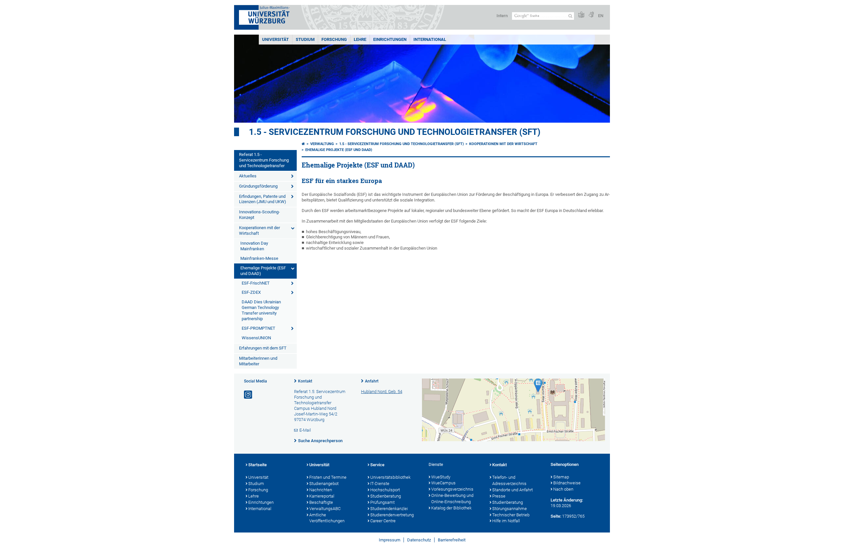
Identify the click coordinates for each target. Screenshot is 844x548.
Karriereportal (321, 496)
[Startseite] (303, 144)
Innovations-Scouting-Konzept (259, 214)
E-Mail (305, 430)
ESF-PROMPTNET (258, 328)
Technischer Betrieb (510, 514)
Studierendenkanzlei (389, 508)
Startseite (257, 464)
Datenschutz (419, 539)
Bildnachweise (567, 482)
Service (377, 464)
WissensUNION (256, 337)
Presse (498, 496)
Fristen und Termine (328, 477)
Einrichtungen (390, 39)
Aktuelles (247, 175)
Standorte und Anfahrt (512, 489)
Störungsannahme (509, 508)
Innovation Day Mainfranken (254, 246)
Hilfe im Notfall (506, 520)
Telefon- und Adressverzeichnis (509, 480)
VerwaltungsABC (325, 508)
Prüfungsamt (382, 502)
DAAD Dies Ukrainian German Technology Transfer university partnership (261, 310)
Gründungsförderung (258, 186)
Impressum (389, 539)
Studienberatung (385, 496)
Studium (305, 39)
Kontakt (305, 381)
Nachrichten (320, 489)
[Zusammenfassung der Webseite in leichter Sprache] (581, 15)
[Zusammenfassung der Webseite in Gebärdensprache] (591, 15)
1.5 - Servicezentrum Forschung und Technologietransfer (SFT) (394, 132)
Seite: (556, 516)
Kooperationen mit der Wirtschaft (259, 230)
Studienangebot (324, 483)
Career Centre (383, 520)
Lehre (360, 39)
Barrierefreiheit (452, 539)
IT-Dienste (379, 483)
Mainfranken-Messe (259, 258)
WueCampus (443, 482)
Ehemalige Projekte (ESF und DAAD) (263, 270)
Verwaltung (322, 144)
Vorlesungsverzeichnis (452, 489)
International (429, 39)
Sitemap (561, 476)
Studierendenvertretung (392, 514)
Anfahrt (371, 381)
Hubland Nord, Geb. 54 (381, 391)
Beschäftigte (321, 502)
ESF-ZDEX (251, 292)
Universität (275, 39)
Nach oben (563, 489)
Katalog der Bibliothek (451, 507)
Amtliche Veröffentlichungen (327, 518)
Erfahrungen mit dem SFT (262, 348)
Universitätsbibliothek (390, 477)
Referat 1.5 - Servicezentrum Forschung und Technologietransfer (264, 160)
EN (600, 15)
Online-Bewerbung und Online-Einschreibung (452, 498)
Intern (502, 15)
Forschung (334, 39)
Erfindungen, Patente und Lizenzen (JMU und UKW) (262, 199)
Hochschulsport (385, 489)
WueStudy (440, 476)
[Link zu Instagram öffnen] (248, 395)
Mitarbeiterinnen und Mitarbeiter (258, 361)
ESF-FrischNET (256, 283)
